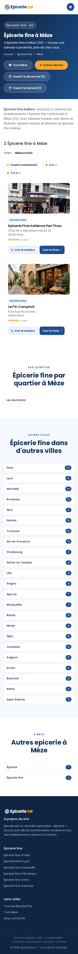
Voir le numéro (25, 250)
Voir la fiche (51, 250)
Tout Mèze (20, 65)
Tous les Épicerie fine (18, 906)
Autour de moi (53, 65)
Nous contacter (14, 918)
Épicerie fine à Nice (16, 880)
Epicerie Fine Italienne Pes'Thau (35, 225)
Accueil (8, 54)
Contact (61, 942)
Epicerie (22, 7)
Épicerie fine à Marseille (19, 867)
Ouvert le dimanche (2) (29, 76)
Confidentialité (53, 937)
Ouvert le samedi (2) (27, 88)
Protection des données (27, 942)
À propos (49, 942)
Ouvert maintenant (23, 165)
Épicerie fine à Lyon (17, 861)
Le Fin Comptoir (21, 306)
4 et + (53, 165)
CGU (40, 937)
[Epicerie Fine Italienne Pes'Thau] (39, 198)
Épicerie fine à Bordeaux (20, 874)
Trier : (8, 153)
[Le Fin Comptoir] (39, 279)
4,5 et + (16, 173)
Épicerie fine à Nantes (18, 886)
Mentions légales (25, 937)
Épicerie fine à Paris (17, 855)
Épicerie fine (24, 54)
